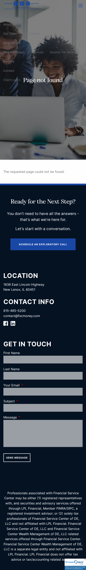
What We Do (11, 43)
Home (7, 15)
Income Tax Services (64, 52)
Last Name (11, 369)
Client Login (11, 80)
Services (37, 52)
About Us (9, 24)
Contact (8, 71)
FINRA (61, 508)
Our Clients (31, 33)
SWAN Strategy (14, 52)
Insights (8, 61)
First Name (11, 353)
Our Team (10, 33)
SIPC (70, 508)
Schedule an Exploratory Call (43, 244)
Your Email (27, 385)
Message (26, 417)
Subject (25, 401)
